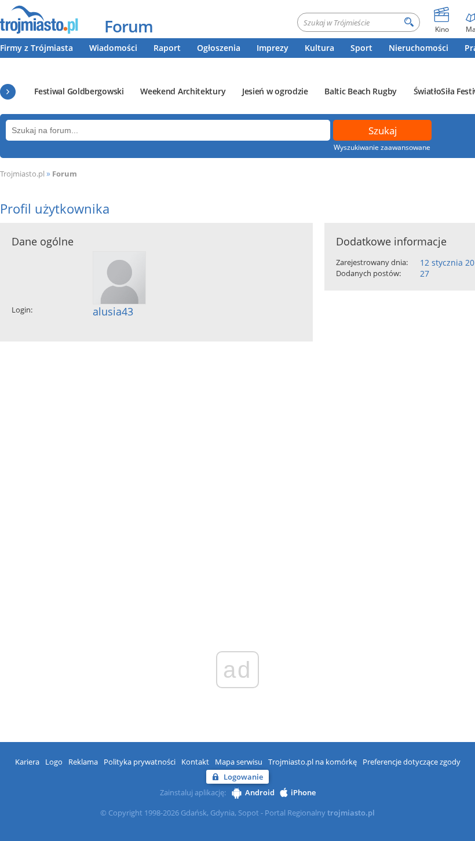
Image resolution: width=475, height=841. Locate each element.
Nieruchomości (418, 47)
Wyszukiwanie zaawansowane (382, 147)
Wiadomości (113, 47)
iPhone (303, 792)
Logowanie (243, 777)
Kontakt (195, 761)
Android (260, 792)
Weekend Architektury (182, 91)
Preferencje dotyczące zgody (412, 761)
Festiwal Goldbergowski (78, 91)
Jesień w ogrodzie (275, 91)
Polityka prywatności (140, 761)
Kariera (27, 761)
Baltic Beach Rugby (360, 91)
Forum (128, 26)
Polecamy (8, 92)
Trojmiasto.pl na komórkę (312, 761)
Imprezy (272, 47)
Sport (361, 47)
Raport (167, 47)
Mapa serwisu (238, 761)
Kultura (319, 47)
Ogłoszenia (218, 47)
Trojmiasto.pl (22, 173)
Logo (54, 761)
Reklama (83, 761)
